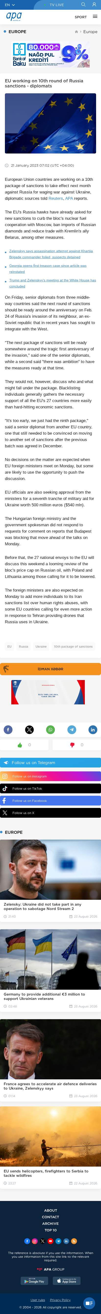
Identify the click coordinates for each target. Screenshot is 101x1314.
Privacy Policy (60, 1300)
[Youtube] (50, 1241)
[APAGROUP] (50, 1269)
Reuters (56, 198)
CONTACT (50, 1217)
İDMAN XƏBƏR (50, 669)
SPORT (81, 17)
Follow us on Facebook (30, 801)
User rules (38, 1300)
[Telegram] (58, 1241)
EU (9, 646)
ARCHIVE (50, 1223)
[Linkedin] (66, 1241)
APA (69, 198)
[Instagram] (35, 1241)
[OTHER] (93, 17)
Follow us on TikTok (27, 788)
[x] (43, 1241)
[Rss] (74, 1241)
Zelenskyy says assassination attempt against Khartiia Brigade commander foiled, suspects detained (51, 254)
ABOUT (50, 1210)
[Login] (94, 4)
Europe (90, 31)
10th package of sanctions (73, 646)
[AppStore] (67, 1281)
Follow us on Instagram (30, 776)
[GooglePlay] (35, 1281)
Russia (23, 646)
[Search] (83, 4)
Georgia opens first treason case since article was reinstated (48, 269)
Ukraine (41, 646)
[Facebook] (27, 1241)
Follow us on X (23, 813)
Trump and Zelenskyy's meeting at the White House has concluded (52, 283)
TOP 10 (51, 1230)
